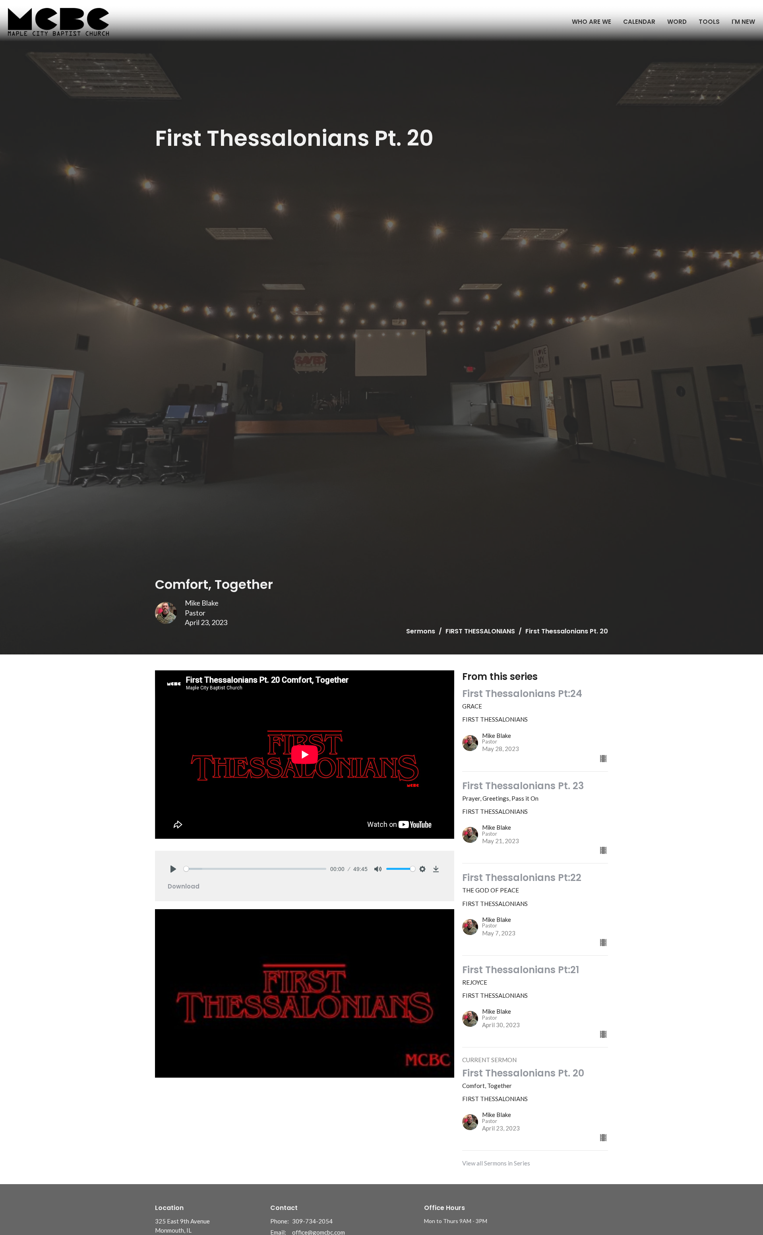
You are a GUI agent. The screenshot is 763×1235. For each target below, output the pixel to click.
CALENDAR (639, 21)
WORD (677, 21)
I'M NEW (743, 21)
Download (183, 886)
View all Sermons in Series (496, 1163)
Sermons (420, 631)
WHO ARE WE (591, 21)
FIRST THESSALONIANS (480, 631)
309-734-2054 (312, 1221)
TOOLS (709, 21)
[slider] (255, 869)
